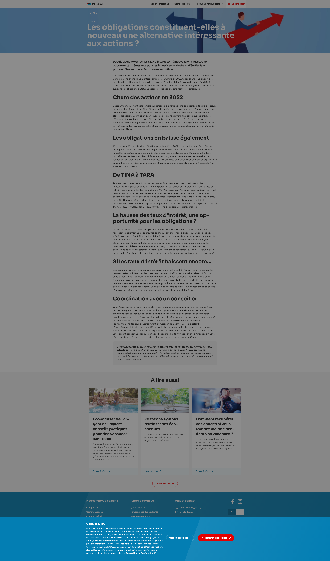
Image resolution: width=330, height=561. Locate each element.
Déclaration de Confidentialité (141, 553)
